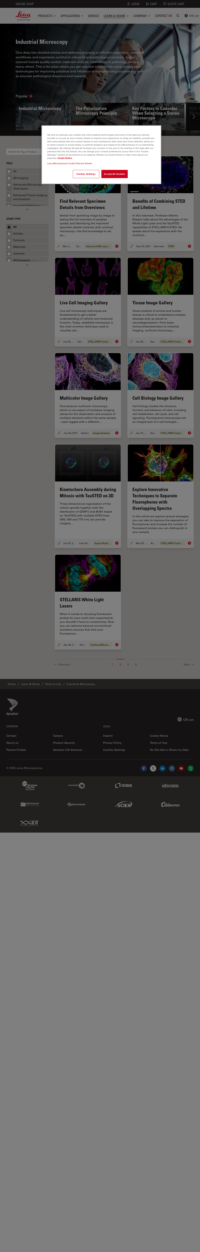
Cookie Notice (65, 158)
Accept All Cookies (114, 173)
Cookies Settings (86, 173)
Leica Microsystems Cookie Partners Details (69, 163)
